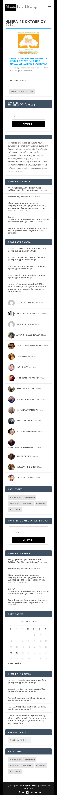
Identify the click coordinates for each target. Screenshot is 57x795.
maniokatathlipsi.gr (34, 68)
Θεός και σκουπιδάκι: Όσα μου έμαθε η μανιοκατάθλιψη (27, 249)
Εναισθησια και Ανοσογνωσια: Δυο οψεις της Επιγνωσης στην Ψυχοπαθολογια (27, 229)
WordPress (28, 788)
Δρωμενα (18, 71)
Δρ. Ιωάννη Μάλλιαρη (37, 161)
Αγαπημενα (15, 497)
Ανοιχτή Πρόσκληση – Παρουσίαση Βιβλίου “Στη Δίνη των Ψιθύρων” (24, 189)
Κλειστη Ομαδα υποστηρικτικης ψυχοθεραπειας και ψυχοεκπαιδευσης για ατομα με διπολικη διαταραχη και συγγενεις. (27, 207)
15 (34, 647)
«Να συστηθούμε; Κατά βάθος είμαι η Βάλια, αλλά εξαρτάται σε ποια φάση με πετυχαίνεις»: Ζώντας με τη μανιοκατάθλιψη (27, 288)
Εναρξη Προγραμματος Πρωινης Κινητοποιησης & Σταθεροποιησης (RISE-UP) (28, 219)
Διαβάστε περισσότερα (22, 91)
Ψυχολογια (15, 509)
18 (11, 652)
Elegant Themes (30, 785)
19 (17, 652)
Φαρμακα (40, 503)
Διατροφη (30, 497)
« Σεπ (11, 663)
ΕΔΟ (30, 158)
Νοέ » (18, 663)
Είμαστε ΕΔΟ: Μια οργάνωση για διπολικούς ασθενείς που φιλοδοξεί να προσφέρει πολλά (28, 61)
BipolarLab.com (15, 161)
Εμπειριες (27, 503)
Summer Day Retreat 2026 (20, 196)
